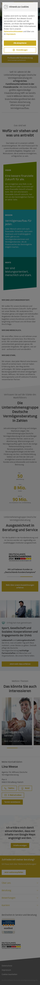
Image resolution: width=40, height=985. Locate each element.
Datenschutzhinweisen (13, 31)
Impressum (11, 34)
